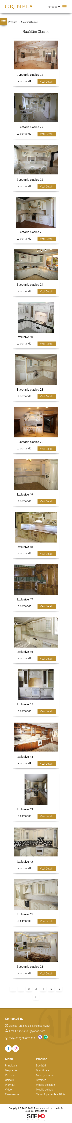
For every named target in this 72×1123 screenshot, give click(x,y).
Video (8, 1089)
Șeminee (41, 1080)
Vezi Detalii (46, 81)
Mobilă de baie (44, 1089)
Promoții (10, 1084)
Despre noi (11, 1070)
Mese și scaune (45, 1075)
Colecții (9, 1080)
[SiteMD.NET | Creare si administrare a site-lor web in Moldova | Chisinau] (36, 1119)
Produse (10, 1075)
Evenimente (12, 1094)
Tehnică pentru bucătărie (50, 1094)
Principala (11, 1065)
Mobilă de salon (45, 1084)
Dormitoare (42, 1070)
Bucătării (41, 1065)
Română (52, 6)
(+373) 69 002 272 (24, 1038)
